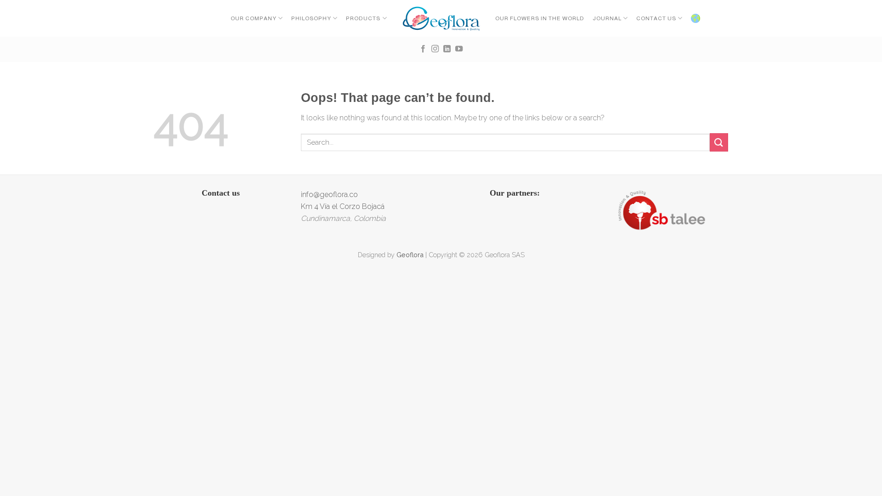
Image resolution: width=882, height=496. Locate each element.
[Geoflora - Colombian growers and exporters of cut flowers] (441, 18)
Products (363, 18)
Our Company (254, 18)
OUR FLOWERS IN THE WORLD (539, 18)
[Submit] (719, 142)
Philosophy (311, 18)
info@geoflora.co (329, 194)
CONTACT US (656, 18)
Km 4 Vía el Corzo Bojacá (342, 206)
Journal (607, 18)
